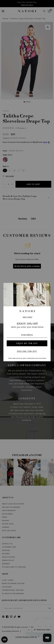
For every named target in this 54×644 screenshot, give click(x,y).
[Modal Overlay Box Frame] (27, 322)
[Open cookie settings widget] (4, 639)
